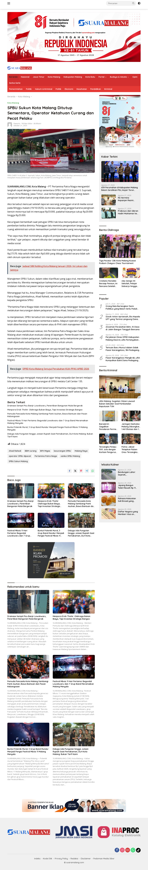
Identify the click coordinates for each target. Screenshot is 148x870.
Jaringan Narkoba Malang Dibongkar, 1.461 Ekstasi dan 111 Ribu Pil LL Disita (131, 427)
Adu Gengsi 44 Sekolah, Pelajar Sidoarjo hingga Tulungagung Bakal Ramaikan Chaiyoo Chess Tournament (131, 284)
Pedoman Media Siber (103, 858)
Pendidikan (95, 89)
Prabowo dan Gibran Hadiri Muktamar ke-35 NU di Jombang (128, 212)
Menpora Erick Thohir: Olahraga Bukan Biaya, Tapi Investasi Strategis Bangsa (44, 409)
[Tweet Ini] (75, 471)
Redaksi (74, 858)
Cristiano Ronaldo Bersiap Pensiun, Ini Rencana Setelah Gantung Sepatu (108, 284)
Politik (29, 89)
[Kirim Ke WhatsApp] (92, 471)
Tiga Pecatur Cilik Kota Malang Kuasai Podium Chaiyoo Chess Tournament (117, 262)
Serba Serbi (14, 83)
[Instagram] (122, 850)
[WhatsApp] (133, 850)
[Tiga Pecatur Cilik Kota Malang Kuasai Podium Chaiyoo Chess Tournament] (120, 246)
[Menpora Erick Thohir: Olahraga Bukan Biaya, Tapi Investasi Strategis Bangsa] (51, 490)
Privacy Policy (61, 858)
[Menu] (9, 3)
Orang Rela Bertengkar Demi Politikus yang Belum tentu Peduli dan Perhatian (121, 307)
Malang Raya (81, 451)
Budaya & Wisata (118, 77)
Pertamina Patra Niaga (46, 456)
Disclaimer (86, 858)
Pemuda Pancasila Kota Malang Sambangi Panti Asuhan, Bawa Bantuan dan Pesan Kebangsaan (47, 415)
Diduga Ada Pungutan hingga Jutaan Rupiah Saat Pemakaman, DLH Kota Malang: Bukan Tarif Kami (50, 435)
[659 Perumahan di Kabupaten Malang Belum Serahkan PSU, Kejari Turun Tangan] (119, 171)
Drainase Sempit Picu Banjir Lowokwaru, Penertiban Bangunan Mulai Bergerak (45, 405)
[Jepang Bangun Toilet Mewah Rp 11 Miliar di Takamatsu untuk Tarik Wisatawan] (108, 487)
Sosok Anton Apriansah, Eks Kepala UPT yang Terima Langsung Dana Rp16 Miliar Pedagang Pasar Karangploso (123, 318)
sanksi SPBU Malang (70, 456)
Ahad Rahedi (15, 451)
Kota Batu (90, 77)
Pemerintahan (16, 89)
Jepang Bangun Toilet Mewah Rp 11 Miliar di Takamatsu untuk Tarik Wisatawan (127, 486)
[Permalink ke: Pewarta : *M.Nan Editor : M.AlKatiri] (9, 124)
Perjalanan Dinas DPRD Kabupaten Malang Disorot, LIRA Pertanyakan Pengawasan (122, 338)
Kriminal (108, 89)
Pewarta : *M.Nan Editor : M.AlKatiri (27, 123)
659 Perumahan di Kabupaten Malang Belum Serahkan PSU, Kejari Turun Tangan (119, 188)
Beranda (13, 77)
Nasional (25, 77)
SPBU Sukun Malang (18, 461)
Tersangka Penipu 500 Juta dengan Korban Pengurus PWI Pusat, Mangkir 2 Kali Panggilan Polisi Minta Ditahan (108, 450)
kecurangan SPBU (62, 451)
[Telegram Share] (87, 471)
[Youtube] (127, 850)
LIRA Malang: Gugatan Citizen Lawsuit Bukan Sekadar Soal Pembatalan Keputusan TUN (117, 404)
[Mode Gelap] (139, 3)
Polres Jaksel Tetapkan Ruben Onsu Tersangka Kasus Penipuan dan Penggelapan (130, 450)
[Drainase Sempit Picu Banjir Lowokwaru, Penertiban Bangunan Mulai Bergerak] (20, 490)
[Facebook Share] (69, 471)
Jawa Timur (38, 77)
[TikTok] (138, 850)
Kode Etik (47, 858)
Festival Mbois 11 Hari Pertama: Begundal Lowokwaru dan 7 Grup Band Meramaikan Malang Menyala (47, 421)
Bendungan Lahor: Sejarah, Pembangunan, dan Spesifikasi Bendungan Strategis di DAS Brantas (128, 473)
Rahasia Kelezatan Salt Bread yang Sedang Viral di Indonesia (127, 499)
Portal (101, 77)
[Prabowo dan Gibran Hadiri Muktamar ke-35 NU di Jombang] (108, 213)
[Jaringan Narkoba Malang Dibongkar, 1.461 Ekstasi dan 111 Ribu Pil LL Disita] (131, 416)
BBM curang (30, 451)
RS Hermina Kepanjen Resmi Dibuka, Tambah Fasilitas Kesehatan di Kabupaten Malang (127, 199)
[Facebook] (117, 850)
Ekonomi (69, 89)
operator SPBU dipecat (20, 456)
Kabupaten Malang (73, 77)
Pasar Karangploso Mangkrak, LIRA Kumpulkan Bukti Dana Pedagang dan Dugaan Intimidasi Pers (123, 359)
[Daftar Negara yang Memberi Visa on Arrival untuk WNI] (108, 513)
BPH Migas (45, 451)
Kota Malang (54, 77)
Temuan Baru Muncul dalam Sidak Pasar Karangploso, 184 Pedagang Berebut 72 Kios (122, 348)
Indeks (37, 858)
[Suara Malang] (19, 67)
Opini (134, 77)
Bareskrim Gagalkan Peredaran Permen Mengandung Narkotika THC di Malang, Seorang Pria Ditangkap (108, 427)
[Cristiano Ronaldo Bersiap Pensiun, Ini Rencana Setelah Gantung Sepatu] (108, 273)
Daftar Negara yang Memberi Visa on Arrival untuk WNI (128, 513)
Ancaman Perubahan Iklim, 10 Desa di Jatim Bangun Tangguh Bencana (122, 328)
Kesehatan (82, 89)
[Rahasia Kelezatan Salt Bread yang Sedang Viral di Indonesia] (108, 500)
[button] (133, 3)
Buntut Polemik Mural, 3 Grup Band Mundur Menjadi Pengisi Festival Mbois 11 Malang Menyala (47, 428)
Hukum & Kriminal (43, 89)
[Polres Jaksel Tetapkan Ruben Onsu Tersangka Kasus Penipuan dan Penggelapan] (131, 439)
